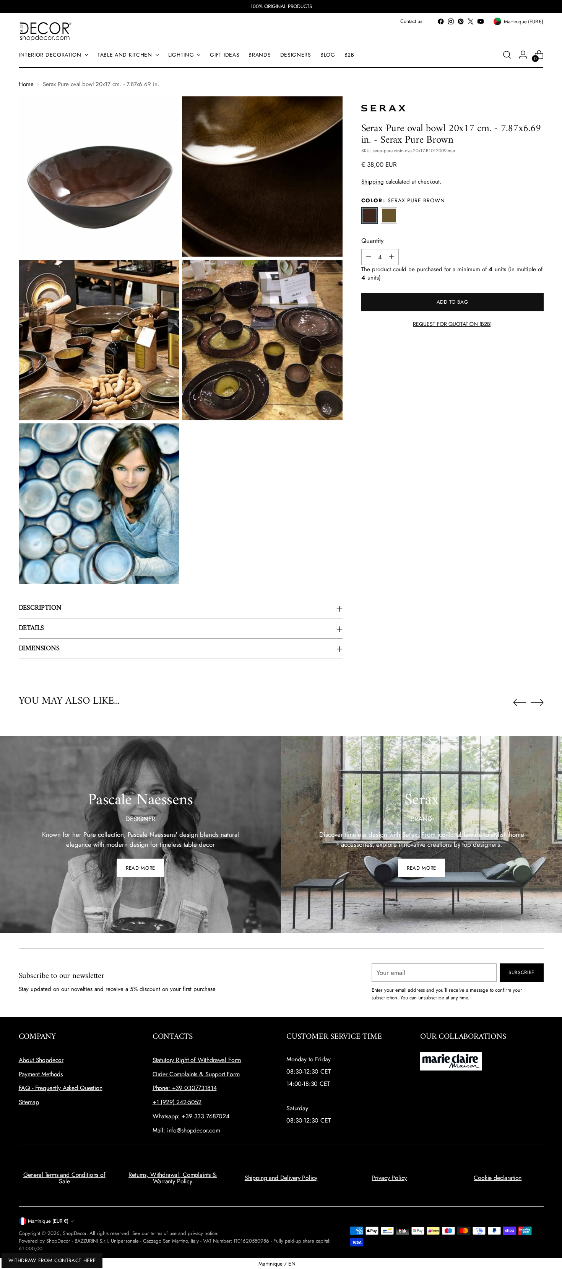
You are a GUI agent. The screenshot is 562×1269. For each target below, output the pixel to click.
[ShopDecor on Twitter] (470, 21)
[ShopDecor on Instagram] (450, 21)
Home (26, 84)
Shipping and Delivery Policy (281, 1177)
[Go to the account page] (523, 54)
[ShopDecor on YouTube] (480, 21)
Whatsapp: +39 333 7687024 (191, 1116)
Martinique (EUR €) (48, 1221)
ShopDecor (74, 1233)
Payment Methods (41, 1074)
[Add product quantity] (391, 256)
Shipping (372, 181)
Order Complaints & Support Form (196, 1074)
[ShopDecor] (45, 31)
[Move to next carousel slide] (537, 702)
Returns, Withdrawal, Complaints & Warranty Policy (172, 1178)
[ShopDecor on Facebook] (440, 21)
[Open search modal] (507, 54)
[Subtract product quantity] (368, 256)
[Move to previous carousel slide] (519, 702)
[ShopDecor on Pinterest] (460, 21)
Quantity (372, 240)
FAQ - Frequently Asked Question (60, 1088)
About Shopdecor (41, 1060)
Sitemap (29, 1102)
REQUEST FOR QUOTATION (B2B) (452, 324)
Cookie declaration (497, 1177)
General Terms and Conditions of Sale (64, 1178)
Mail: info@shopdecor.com (186, 1130)
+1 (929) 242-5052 (177, 1102)
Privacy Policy (389, 1177)
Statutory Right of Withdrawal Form (197, 1060)
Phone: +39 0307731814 (185, 1088)
